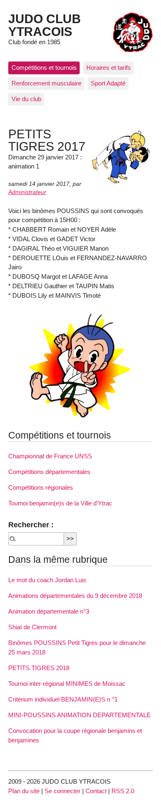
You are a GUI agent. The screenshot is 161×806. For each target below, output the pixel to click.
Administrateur (27, 192)
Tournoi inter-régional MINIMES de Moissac (66, 683)
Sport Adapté (108, 83)
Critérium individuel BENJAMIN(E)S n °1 (63, 699)
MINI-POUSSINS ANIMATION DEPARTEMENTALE (79, 714)
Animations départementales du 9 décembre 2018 (75, 595)
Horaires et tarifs (108, 67)
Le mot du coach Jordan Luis (47, 579)
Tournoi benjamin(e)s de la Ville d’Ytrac (60, 503)
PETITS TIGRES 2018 (38, 667)
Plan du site (24, 790)
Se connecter (62, 790)
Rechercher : (31, 524)
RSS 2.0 (122, 790)
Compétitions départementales (49, 471)
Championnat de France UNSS (50, 456)
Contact (96, 790)
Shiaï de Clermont (32, 627)
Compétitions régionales (40, 487)
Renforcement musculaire (46, 83)
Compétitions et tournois (44, 67)
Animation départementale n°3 (48, 611)
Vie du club (26, 98)
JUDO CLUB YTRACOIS (44, 25)
